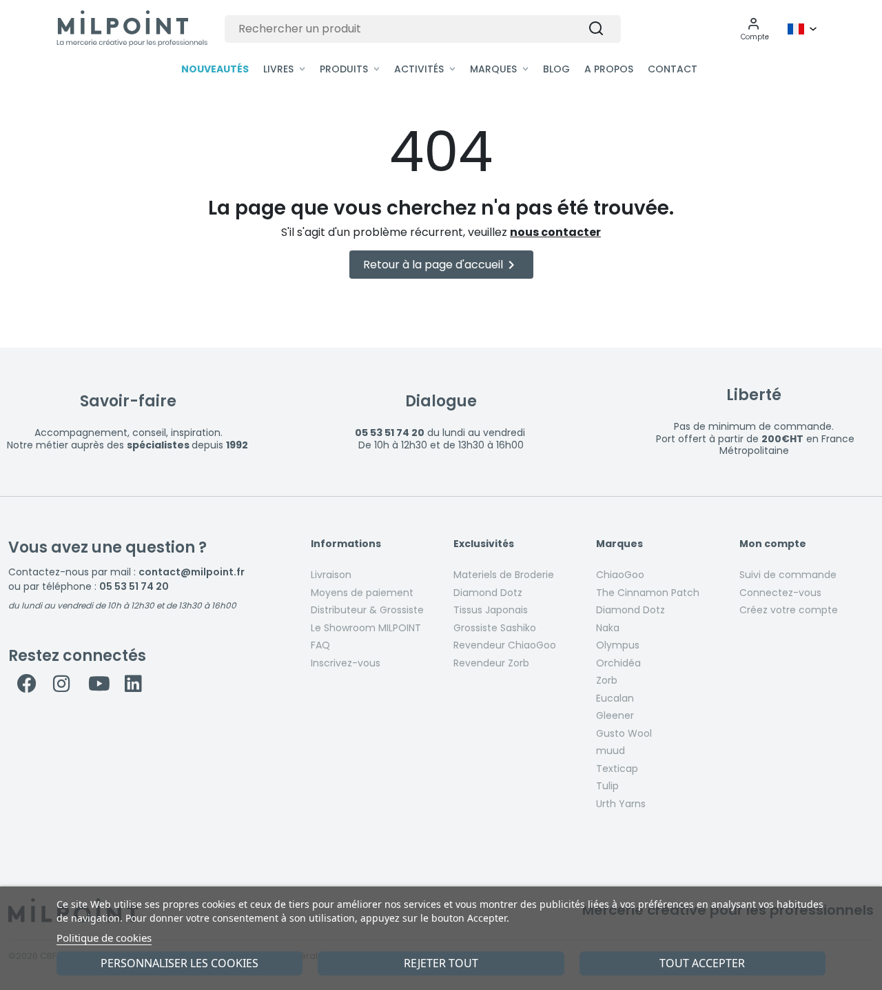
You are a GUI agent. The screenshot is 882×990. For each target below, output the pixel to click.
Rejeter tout (441, 963)
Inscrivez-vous (345, 663)
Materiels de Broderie (503, 575)
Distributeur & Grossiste (367, 610)
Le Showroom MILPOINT (366, 628)
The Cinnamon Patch (647, 593)
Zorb (606, 680)
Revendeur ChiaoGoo (504, 645)
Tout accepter (702, 963)
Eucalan (615, 698)
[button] (755, 29)
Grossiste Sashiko (494, 628)
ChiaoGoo (620, 575)
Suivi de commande (788, 575)
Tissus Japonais (490, 610)
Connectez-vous (780, 593)
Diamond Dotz (487, 593)
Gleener (615, 715)
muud (610, 751)
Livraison (331, 575)
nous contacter (555, 232)
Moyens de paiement (362, 593)
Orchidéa (618, 663)
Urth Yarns (621, 804)
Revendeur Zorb (491, 663)
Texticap (617, 768)
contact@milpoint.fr (192, 572)
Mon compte (772, 544)
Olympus (617, 645)
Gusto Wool (624, 733)
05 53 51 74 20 (134, 586)
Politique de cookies (104, 937)
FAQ (320, 645)
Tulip (607, 786)
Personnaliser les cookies (179, 963)
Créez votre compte (788, 610)
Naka (607, 628)
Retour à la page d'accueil (441, 265)
